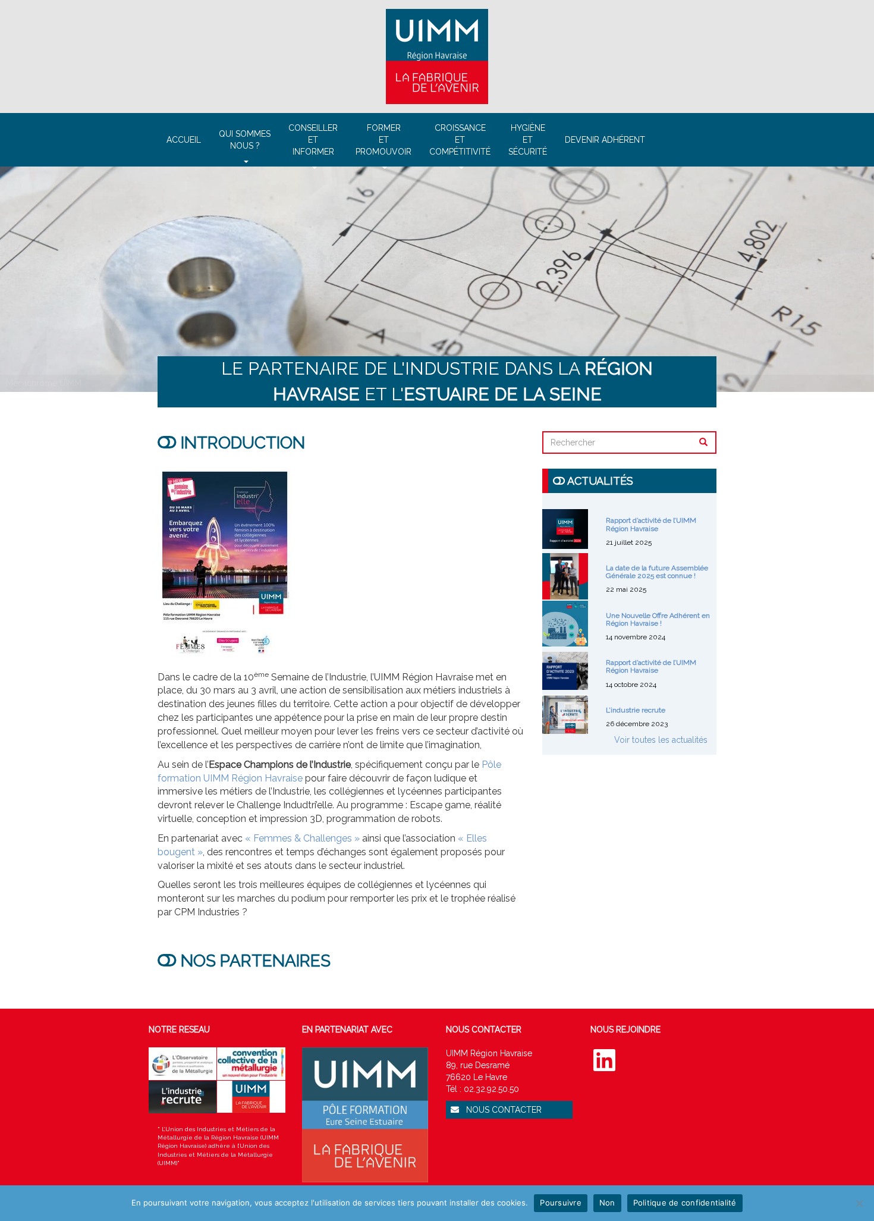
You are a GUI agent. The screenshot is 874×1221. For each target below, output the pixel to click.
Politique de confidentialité (685, 1202)
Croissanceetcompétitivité (460, 139)
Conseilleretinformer (313, 139)
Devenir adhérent (605, 140)
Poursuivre (560, 1202)
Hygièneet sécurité (527, 139)
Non (607, 1202)
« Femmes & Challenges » (302, 838)
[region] (437, 279)
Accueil (183, 140)
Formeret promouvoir (383, 139)
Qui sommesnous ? (245, 139)
